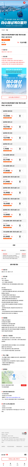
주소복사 (23, 385)
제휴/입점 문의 (19, 446)
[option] (14, 14)
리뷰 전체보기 (23, 250)
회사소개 (26, 446)
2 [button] (4, 25)
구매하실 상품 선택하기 (14, 459)
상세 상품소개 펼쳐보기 (14, 97)
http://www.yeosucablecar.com (13, 397)
